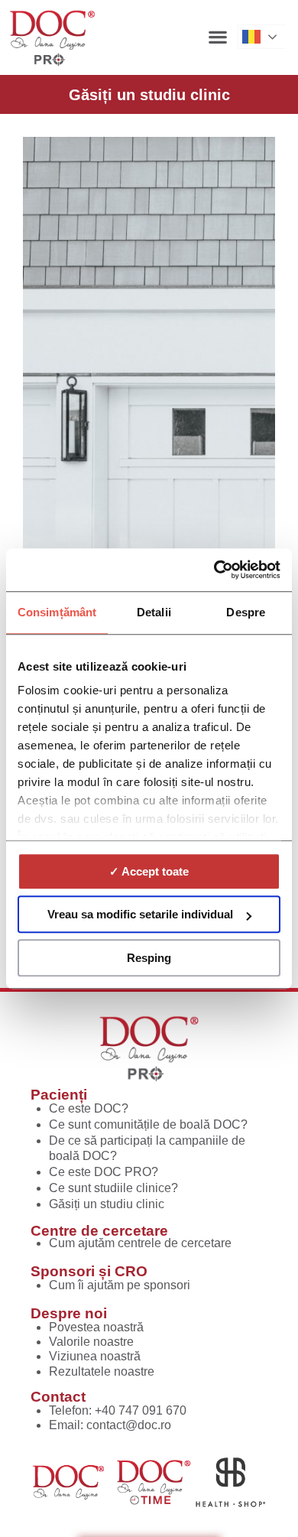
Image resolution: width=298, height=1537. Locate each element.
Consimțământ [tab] (57, 612)
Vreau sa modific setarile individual (140, 914)
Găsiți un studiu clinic (106, 1203)
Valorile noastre (91, 1341)
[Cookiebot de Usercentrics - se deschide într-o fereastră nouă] (214, 570)
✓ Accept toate (149, 871)
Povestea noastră (96, 1327)
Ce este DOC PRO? (103, 1171)
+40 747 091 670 (140, 1410)
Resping (149, 957)
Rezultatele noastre (101, 1371)
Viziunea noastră (95, 1356)
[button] (217, 36)
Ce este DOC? (88, 1108)
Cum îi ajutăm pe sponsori (119, 1285)
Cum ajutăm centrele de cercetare (140, 1242)
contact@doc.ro (128, 1424)
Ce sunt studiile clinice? (113, 1187)
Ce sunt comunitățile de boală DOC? (148, 1124)
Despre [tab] (245, 612)
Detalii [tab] (154, 612)
